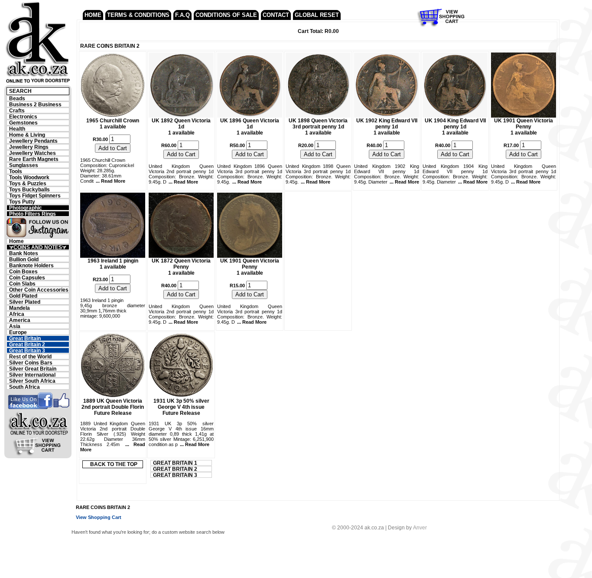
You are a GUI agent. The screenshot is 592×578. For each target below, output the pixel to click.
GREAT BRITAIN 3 (175, 475)
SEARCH (20, 91)
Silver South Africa (32, 381)
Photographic (25, 207)
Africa (16, 314)
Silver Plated (24, 302)
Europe (18, 332)
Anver (420, 528)
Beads (17, 98)
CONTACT (276, 15)
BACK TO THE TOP (113, 464)
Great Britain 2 (27, 344)
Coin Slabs (22, 283)
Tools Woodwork (29, 177)
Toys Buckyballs (29, 189)
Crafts (17, 110)
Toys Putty (22, 201)
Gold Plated (23, 296)
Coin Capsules (27, 277)
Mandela (19, 308)
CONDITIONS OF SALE (226, 15)
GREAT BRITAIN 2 (175, 469)
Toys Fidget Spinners (35, 195)
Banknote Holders (31, 265)
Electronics (23, 116)
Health (17, 128)
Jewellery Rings (29, 147)
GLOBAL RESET (317, 15)
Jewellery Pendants (33, 141)
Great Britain (25, 338)
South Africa (24, 387)
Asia (14, 326)
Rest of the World (30, 356)
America (19, 320)
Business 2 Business (35, 104)
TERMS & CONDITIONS (138, 15)
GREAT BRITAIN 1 (175, 463)
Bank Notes (23, 253)
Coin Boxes (23, 271)
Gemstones (23, 122)
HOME (93, 15)
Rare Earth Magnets (34, 159)
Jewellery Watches (32, 153)
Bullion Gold (24, 259)
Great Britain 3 (27, 350)
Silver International (32, 375)
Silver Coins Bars (30, 362)
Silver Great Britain (32, 368)
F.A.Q (182, 15)
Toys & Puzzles (27, 183)
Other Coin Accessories (38, 289)
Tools (15, 171)
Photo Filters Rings (32, 214)
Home (16, 241)
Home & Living (27, 135)
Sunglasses (23, 165)
